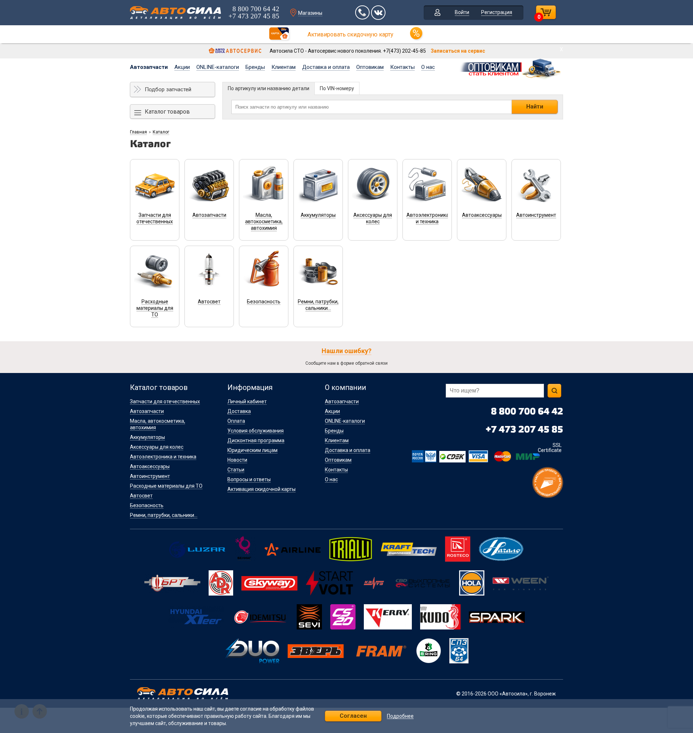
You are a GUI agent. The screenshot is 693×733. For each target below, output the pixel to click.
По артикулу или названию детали (268, 88)
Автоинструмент (150, 476)
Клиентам (283, 67)
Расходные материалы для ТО (166, 486)
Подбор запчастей (168, 89)
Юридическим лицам (252, 450)
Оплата (236, 421)
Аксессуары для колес (156, 447)
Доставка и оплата (326, 67)
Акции (182, 67)
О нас (428, 67)
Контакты (402, 67)
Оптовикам (370, 67)
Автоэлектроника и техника (163, 457)
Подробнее (400, 716)
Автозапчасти (149, 67)
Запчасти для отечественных (165, 401)
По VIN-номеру (337, 88)
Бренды (255, 67)
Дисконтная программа (255, 440)
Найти (534, 106)
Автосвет (141, 496)
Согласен (353, 715)
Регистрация (496, 12)
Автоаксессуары (150, 466)
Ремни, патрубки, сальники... (163, 515)
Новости (237, 460)
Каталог (161, 132)
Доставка (239, 411)
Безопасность (147, 505)
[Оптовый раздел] (510, 67)
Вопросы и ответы (249, 479)
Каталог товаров (167, 111)
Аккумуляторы (147, 437)
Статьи (235, 470)
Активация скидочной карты (261, 489)
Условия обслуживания (255, 431)
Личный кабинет (247, 401)
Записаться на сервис (458, 51)
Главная (138, 132)
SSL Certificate (550, 448)
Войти (462, 12)
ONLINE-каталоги (217, 67)
